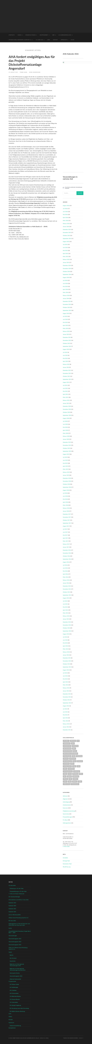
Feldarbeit (80, 761)
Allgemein (65, 799)
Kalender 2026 (12, 911)
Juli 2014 (65, 637)
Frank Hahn (23, 72)
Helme (65, 768)
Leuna (69, 773)
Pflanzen (65, 778)
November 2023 (67, 304)
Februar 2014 (66, 652)
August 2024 (66, 277)
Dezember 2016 (67, 550)
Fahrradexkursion (67, 761)
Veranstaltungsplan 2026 (15, 944)
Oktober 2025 (66, 235)
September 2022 (67, 346)
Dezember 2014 (67, 622)
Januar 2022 (66, 367)
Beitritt (11, 955)
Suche (72, 39)
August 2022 (66, 349)
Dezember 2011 (67, 729)
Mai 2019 (65, 463)
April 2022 (65, 361)
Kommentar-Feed (67, 863)
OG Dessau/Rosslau (15, 999)
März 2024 (65, 292)
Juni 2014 (65, 640)
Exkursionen (72, 758)
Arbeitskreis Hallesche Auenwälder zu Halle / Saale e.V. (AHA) (31, 1038)
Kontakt (55, 39)
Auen (73, 743)
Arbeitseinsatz (67, 743)
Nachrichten (66, 814)
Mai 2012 (65, 714)
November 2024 (67, 268)
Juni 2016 (65, 568)
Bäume (74, 751)
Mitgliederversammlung (69, 811)
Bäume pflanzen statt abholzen (70, 753)
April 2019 (65, 466)
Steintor (74, 781)
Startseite (12, 35)
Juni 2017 (65, 532)
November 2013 (67, 661)
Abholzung (73, 740)
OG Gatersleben (14, 1002)
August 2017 (66, 526)
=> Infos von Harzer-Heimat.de (16, 893)
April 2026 (65, 217)
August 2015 (66, 598)
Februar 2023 (66, 331)
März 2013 (65, 685)
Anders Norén (74, 1038)
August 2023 (66, 313)
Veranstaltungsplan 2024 (15, 941)
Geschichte (12, 961)
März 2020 (65, 433)
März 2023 (65, 328)
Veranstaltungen (30, 35)
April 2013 (65, 682)
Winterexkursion (74, 784)
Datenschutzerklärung (15, 1025)
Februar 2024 (66, 295)
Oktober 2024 (66, 271)
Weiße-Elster (66, 784)
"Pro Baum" (66, 740)
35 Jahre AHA (39, 39)
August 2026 (66, 205)
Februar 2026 (66, 223)
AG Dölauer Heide (14, 984)
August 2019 (66, 454)
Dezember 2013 (67, 658)
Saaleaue (75, 778)
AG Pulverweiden (14, 993)
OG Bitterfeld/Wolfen (15, 996)
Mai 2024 (65, 286)
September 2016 (67, 559)
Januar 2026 (66, 226)
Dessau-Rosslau (67, 756)
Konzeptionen (12, 1028)
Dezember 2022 (67, 337)
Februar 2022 (66, 364)
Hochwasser (71, 768)
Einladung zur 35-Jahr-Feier (17, 888)
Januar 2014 (66, 655)
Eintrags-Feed (66, 860)
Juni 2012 (65, 712)
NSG (65, 776)
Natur (81, 773)
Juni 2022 (65, 355)
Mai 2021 (65, 391)
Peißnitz (69, 776)
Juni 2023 (65, 319)
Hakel (74, 766)
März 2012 (65, 720)
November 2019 (67, 445)
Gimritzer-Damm (67, 766)
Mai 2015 (65, 607)
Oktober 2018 (66, 484)
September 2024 (67, 274)
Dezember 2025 (67, 229)
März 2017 (65, 541)
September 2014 (67, 631)
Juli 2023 (65, 316)
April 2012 (65, 717)
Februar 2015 (66, 616)
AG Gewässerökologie (65, 35)
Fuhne (72, 763)
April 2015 (65, 610)
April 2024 (65, 289)
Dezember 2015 (67, 586)
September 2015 (67, 595)
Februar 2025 (66, 259)
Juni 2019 (65, 460)
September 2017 (67, 523)
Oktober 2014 (66, 628)
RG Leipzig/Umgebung (15, 1005)
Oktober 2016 (66, 556)
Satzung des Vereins (15, 973)
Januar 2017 (66, 547)
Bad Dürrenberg (67, 748)
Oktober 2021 (66, 376)
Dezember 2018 (67, 478)
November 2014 (67, 625)
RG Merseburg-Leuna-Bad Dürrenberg (19, 1008)
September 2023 (67, 310)
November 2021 (67, 373)
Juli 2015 (65, 601)
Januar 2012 (66, 727)
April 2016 (65, 574)
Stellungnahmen (67, 823)
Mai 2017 (65, 535)
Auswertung (75, 745)
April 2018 (65, 502)
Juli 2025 (65, 244)
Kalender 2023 (12, 902)
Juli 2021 (65, 385)
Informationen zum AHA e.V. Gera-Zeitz (19, 899)
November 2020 (67, 409)
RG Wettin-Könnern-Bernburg (17, 1011)
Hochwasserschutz (68, 771)
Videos (10, 1016)
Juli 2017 (65, 529)
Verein (19, 35)
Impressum (64, 39)
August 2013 (66, 670)
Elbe (73, 756)
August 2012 (66, 706)
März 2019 (65, 469)
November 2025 (67, 232)
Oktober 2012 (66, 699)
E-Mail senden (66, 846)
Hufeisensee (76, 771)
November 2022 (67, 340)
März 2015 (65, 613)
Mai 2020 (65, 427)
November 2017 (67, 517)
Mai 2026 (65, 214)
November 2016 (67, 553)
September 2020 (67, 415)
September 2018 (67, 487)
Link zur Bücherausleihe (15, 914)
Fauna (74, 761)
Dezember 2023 (67, 301)
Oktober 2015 (66, 592)
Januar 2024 (66, 298)
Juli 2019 (65, 457)
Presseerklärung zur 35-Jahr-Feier (18, 891)
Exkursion (66, 758)
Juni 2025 (65, 247)
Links (48, 39)
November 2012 (67, 697)
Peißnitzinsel (75, 776)
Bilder (74, 748)
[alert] (73, 188)
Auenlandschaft (67, 745)
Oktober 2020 (66, 412)
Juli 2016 (65, 565)
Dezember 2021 (67, 370)
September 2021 (67, 379)
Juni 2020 (65, 424)
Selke (70, 781)
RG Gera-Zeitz (12, 920)
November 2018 (67, 481)
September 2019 (67, 451)
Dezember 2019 (67, 442)
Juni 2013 (65, 676)
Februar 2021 (66, 400)
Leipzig (65, 773)
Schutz (65, 781)
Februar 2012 (66, 724)
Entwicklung (79, 756)
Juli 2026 (65, 208)
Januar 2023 (66, 334)
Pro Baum (65, 820)
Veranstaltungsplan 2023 (15, 938)
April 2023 (65, 325)
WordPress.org (66, 866)
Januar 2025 (66, 262)
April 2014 (65, 646)
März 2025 (65, 256)
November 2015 (67, 589)
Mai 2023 (65, 322)
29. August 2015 (13, 72)
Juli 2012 (65, 709)
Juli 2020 (65, 421)
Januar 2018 (66, 511)
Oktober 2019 (66, 448)
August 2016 (66, 562)
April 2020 (65, 430)
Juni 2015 (65, 604)
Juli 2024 (65, 280)
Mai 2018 (65, 499)
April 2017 (65, 538)
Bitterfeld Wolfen (67, 751)
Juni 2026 (65, 211)
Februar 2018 (66, 508)
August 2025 (66, 241)
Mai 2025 (65, 250)
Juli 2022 (65, 352)
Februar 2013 (66, 688)
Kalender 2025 (12, 908)
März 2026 (65, 220)
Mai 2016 (65, 571)
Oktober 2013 (66, 664)
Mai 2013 (65, 679)
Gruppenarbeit (44, 35)
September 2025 (67, 238)
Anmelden (65, 857)
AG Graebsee (13, 990)
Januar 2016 (66, 583)
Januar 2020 (66, 439)
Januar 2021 (66, 403)
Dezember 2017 (67, 514)
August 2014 (66, 634)
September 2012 (67, 703)
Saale (70, 778)
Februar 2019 (66, 472)
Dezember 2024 (67, 265)
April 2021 (65, 394)
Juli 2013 (65, 673)
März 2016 (65, 577)
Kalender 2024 (12, 905)
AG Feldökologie (14, 987)
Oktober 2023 (66, 307)
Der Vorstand (13, 958)
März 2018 (65, 505)
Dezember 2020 (67, 406)
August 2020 (66, 418)
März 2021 (65, 397)
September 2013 (67, 667)
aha (78, 740)
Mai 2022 (65, 358)
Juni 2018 (65, 496)
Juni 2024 (65, 283)
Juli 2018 (65, 493)
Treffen (79, 781)
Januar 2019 (66, 475)
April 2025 (65, 253)
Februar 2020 (66, 436)
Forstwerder (66, 763)
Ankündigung (66, 802)
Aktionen (65, 796)
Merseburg (75, 773)
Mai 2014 (65, 643)
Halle (78, 766)
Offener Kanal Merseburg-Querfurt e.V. (20, 39)
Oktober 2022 (66, 343)
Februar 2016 (66, 580)
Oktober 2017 (66, 520)
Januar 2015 (66, 619)
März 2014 (65, 649)
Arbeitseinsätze (67, 805)
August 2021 (66, 382)
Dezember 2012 (67, 694)
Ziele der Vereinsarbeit (15, 979)
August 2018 (66, 490)
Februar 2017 (66, 544)
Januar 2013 (66, 691)
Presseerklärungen (67, 817)
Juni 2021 (65, 388)
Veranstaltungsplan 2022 (16, 976)
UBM (53, 35)
